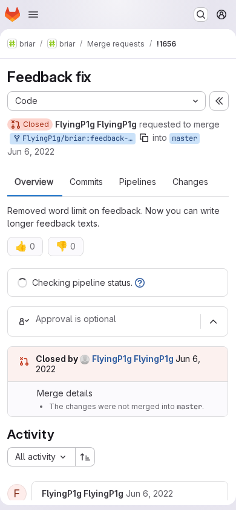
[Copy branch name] (144, 138)
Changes (190, 182)
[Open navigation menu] (33, 14)
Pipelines (137, 182)
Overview (34, 182)
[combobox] (41, 456)
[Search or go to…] (201, 14)
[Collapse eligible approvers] (213, 321)
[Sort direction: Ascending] (85, 456)
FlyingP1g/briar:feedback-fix (77, 138)
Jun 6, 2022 (30, 151)
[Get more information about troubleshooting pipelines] (140, 282)
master (184, 138)
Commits (86, 182)
